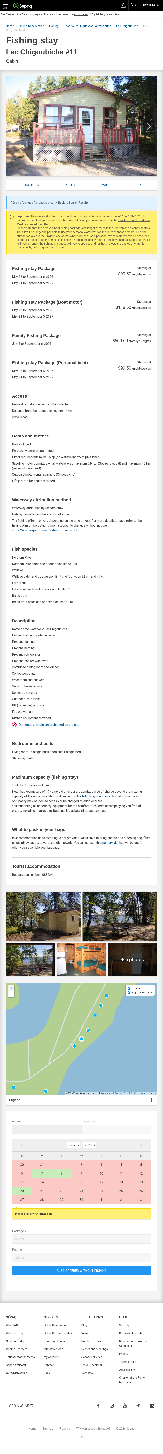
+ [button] (11, 988)
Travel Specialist (92, 1365)
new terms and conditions (134, 220)
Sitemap (48, 1428)
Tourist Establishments (20, 1357)
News (85, 1333)
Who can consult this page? (93, 1428)
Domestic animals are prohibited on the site (49, 725)
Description (30, 185)
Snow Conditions (54, 1341)
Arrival (16, 1121)
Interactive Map (53, 1349)
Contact (49, 1365)
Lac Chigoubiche (127, 26)
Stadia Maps (106, 1093)
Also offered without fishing (81, 1271)
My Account (51, 1357)
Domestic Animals (130, 1333)
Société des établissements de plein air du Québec (22, 6)
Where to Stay (15, 1333)
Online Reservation (31, 26)
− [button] (11, 994)
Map (105, 185)
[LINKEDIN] (152, 1405)
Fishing (54, 26)
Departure (88, 1121)
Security (124, 1325)
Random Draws (91, 1341)
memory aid (109, 843)
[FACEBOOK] (98, 1405)
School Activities (92, 1357)
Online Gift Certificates (58, 1333)
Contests (87, 1372)
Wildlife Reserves (16, 1349)
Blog (84, 1325)
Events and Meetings (95, 1349)
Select (19, 1239)
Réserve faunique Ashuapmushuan (87, 26)
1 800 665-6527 (19, 1406)
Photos (70, 185)
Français (64, 1428)
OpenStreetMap (137, 1093)
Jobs (47, 1372)
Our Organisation (16, 1372)
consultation (81, 14)
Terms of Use (127, 1361)
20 (22, 1191)
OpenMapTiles (121, 1093)
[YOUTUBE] (125, 1405)
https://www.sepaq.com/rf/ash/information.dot (44, 530)
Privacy (123, 1353)
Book (137, 185)
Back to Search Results (73, 202)
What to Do (13, 1325)
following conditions (96, 796)
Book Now (151, 5)
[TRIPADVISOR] (139, 1405)
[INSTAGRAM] (111, 1405)
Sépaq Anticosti (16, 1365)
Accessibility (127, 1369)
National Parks (15, 1341)
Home (10, 26)
